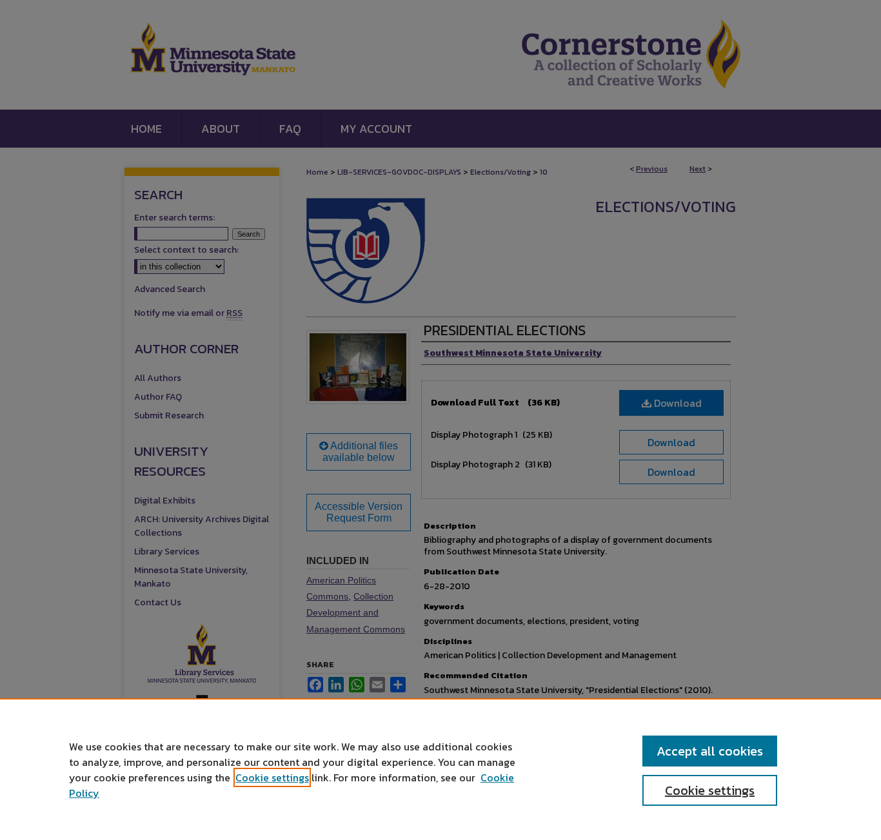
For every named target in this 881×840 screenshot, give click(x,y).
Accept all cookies (710, 751)
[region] (440, 769)
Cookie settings (272, 777)
